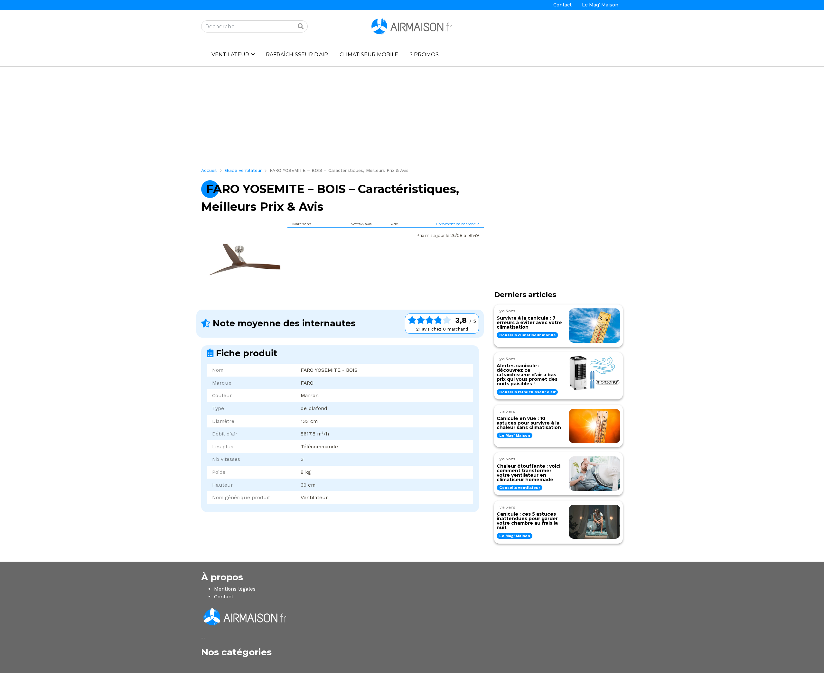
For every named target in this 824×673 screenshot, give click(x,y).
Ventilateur (230, 54)
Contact (562, 5)
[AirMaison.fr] (412, 26)
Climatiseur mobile (369, 54)
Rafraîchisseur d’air (297, 54)
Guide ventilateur (243, 170)
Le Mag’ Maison (600, 5)
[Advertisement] (394, 119)
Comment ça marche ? (457, 224)
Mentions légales (235, 589)
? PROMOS (424, 54)
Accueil (209, 170)
